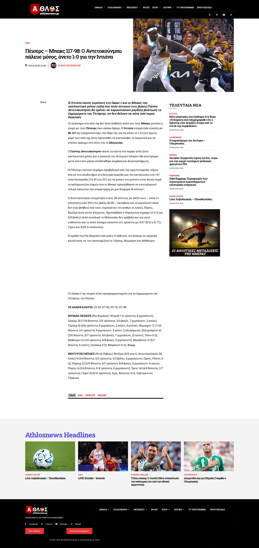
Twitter (48, 524)
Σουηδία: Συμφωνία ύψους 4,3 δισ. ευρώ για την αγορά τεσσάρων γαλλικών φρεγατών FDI (193, 161)
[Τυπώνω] (43, 152)
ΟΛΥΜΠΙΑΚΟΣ (175, 137)
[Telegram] (43, 138)
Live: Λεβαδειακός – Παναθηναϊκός (190, 199)
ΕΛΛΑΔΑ (173, 114)
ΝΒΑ (27, 43)
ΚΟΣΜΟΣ (173, 155)
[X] (43, 117)
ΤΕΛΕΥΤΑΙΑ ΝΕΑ (185, 105)
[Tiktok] (231, 15)
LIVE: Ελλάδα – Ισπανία (91, 478)
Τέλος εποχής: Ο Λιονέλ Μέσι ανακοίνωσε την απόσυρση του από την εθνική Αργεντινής (155, 481)
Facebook (33, 524)
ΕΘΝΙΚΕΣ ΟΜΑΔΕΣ (139, 474)
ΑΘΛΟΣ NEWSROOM (69, 65)
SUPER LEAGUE (176, 196)
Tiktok (78, 524)
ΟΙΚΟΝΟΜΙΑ (174, 175)
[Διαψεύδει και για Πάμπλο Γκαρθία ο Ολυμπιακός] (209, 456)
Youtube (63, 524)
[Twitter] (217, 15)
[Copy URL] (43, 145)
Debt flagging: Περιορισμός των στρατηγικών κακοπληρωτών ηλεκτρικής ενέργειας (188, 181)
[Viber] (43, 131)
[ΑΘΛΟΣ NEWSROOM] (54, 65)
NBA (80, 395)
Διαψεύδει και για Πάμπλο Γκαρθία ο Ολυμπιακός (205, 479)
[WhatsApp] (43, 124)
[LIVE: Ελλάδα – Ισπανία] (103, 456)
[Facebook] (210, 15)
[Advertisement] (116, 268)
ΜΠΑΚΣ (102, 395)
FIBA (80, 474)
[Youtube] (224, 15)
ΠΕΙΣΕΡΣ (90, 395)
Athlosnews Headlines (60, 435)
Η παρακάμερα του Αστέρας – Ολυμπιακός (187, 142)
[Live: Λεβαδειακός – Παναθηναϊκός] (50, 456)
